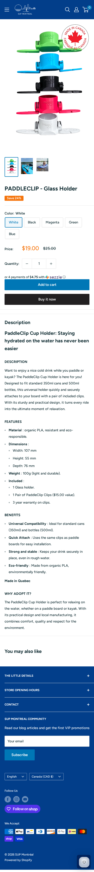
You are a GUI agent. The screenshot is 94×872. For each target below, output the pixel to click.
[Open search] (67, 9)
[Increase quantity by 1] (51, 263)
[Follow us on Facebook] (8, 799)
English (12, 776)
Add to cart (47, 284)
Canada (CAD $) (42, 776)
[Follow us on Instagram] (16, 799)
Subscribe (19, 755)
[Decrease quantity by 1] (27, 263)
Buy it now (47, 299)
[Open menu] (7, 9)
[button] (47, 277)
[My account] (76, 9)
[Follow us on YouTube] (25, 799)
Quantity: (12, 264)
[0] (86, 9)
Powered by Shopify (18, 860)
